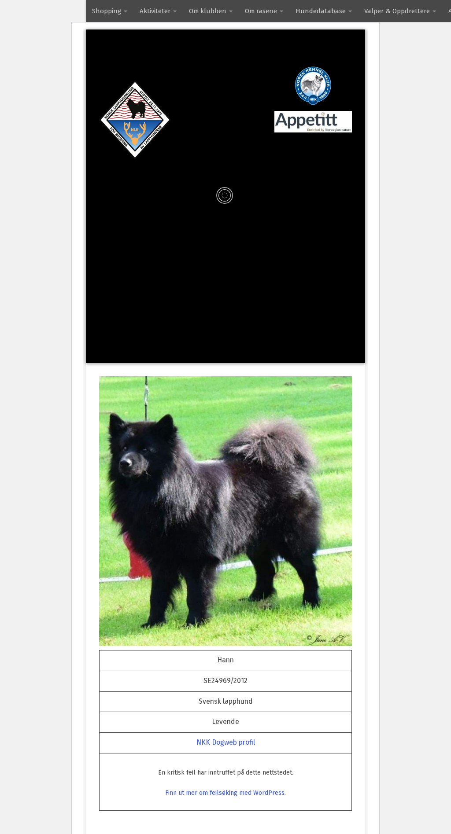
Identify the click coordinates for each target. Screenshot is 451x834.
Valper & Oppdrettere (397, 11)
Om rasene (261, 11)
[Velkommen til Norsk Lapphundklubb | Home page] (135, 119)
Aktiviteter (155, 11)
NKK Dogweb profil (225, 742)
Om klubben (207, 11)
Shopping (106, 11)
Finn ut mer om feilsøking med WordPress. (225, 793)
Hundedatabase (321, 11)
